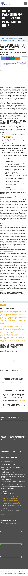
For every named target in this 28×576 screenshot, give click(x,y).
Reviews (11, 508)
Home (2, 38)
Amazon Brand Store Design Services (13, 503)
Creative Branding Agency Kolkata (12, 496)
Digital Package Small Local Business (13, 505)
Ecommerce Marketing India (11, 498)
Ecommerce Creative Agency (11, 500)
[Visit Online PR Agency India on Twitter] (8, 374)
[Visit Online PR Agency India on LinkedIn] (6, 374)
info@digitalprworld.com (7, 461)
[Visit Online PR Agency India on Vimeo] (1, 374)
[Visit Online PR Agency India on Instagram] (3, 374)
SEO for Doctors (7, 136)
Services (7, 38)
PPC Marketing (6, 139)
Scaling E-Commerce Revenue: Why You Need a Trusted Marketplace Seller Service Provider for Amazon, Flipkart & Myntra (13, 322)
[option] (9, 383)
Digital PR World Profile (7, 514)
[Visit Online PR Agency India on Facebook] (10, 374)
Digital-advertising (16, 38)
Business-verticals (6, 40)
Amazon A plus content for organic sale (13, 502)
